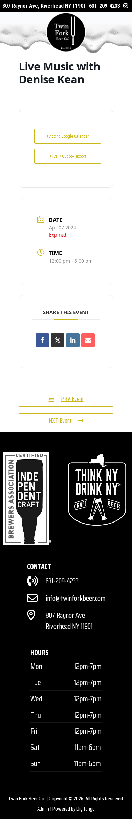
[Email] (88, 340)
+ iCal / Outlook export (67, 156)
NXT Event (60, 420)
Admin (43, 809)
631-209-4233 (104, 6)
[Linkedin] (73, 340)
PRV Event (72, 399)
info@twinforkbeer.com (75, 598)
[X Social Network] (57, 340)
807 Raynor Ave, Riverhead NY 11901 (44, 6)
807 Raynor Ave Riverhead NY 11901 (69, 620)
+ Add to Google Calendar (67, 136)
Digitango (85, 809)
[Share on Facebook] (42, 340)
